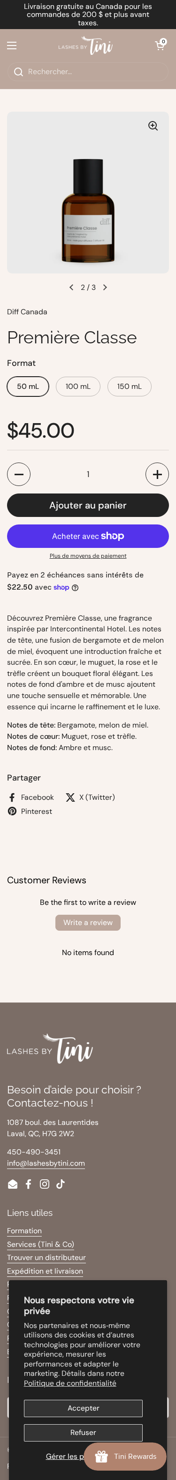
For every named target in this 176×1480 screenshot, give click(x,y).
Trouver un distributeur (46, 1257)
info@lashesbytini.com (46, 1163)
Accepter (83, 1408)
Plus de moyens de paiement (88, 556)
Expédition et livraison (45, 1271)
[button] (159, 45)
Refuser (83, 1432)
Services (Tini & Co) (40, 1244)
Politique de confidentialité (70, 1383)
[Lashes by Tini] (86, 45)
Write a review (88, 922)
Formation (24, 1231)
